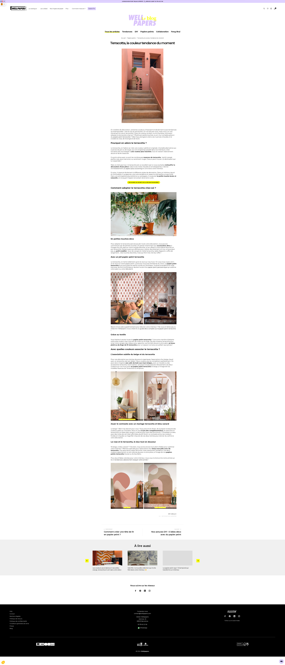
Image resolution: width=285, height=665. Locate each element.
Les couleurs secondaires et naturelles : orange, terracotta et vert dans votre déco (107, 569)
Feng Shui (175, 32)
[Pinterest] (140, 591)
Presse (12, 626)
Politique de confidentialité (18, 621)
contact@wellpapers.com (142, 613)
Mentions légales (15, 616)
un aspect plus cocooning (132, 168)
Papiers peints (147, 32)
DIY (136, 32)
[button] (3, 662)
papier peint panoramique (157, 267)
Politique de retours (16, 618)
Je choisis (9, 657)
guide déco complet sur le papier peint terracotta (158, 329)
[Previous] (87, 560)
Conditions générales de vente (19, 623)
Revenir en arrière (169, 516)
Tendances (127, 32)
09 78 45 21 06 (142, 624)
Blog (11, 628)
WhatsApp (143, 628)
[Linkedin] (145, 591)
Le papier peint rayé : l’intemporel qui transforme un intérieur (176, 569)
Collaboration (162, 32)
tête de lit (129, 269)
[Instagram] (149, 591)
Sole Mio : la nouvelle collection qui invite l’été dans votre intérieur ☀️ (142, 569)
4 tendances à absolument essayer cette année (130, 460)
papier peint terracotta (121, 137)
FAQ (11, 611)
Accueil (123, 38)
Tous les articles (112, 32)
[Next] (198, 560)
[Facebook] (135, 591)
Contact (12, 614)
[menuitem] (34, 8)
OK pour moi (25, 657)
